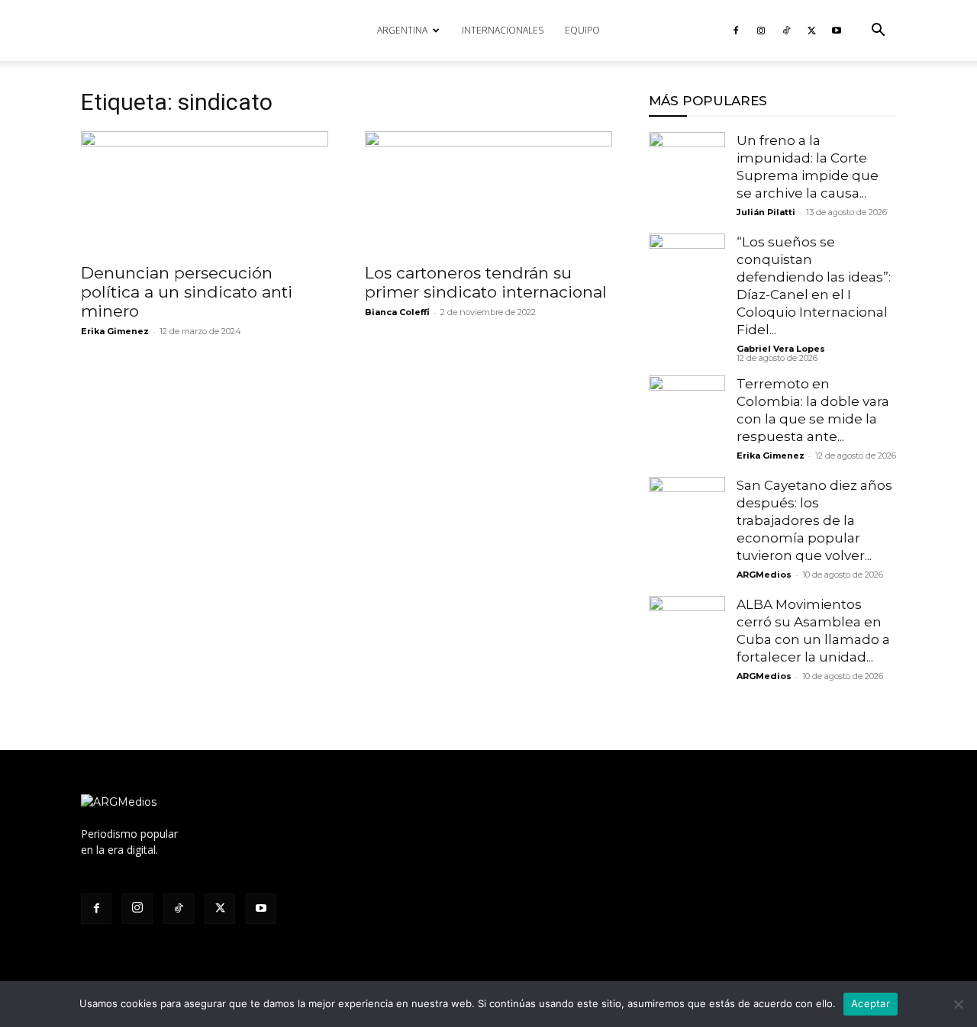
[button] (877, 31)
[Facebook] (735, 30)
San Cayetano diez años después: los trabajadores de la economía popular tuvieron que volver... (814, 520)
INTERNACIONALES (502, 30)
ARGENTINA (402, 30)
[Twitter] (811, 30)
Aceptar (870, 1003)
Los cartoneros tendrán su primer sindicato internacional (486, 282)
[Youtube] (836, 30)
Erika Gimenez (115, 331)
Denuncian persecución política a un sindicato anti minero (186, 291)
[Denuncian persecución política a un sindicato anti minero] (204, 192)
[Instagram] (761, 30)
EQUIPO (582, 30)
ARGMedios (764, 574)
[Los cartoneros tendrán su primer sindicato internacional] (488, 192)
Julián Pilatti (766, 212)
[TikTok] (786, 30)
